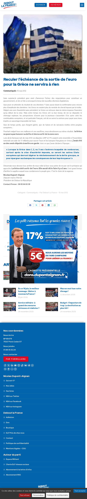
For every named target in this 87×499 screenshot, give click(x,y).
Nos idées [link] (10, 386)
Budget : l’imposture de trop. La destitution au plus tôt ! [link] (70, 305)
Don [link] (7, 422)
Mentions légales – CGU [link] (16, 448)
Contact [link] (9, 438)
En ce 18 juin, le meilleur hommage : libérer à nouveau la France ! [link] (28, 291)
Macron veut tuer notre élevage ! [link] (70, 289)
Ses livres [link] (10, 391)
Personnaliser (38, 495)
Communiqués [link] (9, 91)
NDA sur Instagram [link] (14, 407)
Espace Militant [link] (12, 459)
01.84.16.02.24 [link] (9, 350)
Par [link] (48, 192)
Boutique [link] (10, 428)
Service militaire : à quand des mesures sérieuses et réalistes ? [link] (28, 305)
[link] (82, 5)
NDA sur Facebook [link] (13, 401)
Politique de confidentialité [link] (17, 443)
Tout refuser (25, 495)
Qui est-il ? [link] (10, 381)
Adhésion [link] (10, 417)
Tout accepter (80, 491)
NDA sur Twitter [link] (12, 396)
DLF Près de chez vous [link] (15, 433)
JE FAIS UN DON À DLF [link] (43, 479)
